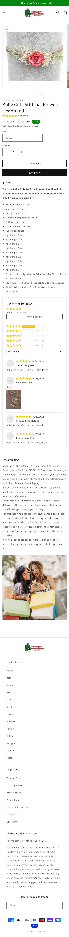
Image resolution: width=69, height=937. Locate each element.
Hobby (9, 736)
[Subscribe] (58, 905)
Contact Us (12, 821)
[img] (24, 361)
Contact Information (17, 807)
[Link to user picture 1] (13, 399)
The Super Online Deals (37, 931)
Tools (9, 757)
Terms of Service (14, 778)
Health (9, 670)
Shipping (16, 126)
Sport (9, 706)
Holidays (10, 721)
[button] (4, 12)
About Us (11, 814)
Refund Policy (13, 792)
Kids (8, 699)
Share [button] (9, 182)
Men (8, 692)
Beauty (10, 677)
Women (10, 685)
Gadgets (10, 743)
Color (4, 131)
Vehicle (10, 750)
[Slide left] (27, 94)
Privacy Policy (13, 799)
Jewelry (10, 728)
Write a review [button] (34, 316)
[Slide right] (41, 94)
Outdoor (10, 714)
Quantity (6, 145)
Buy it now (34, 172)
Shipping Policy (14, 785)
